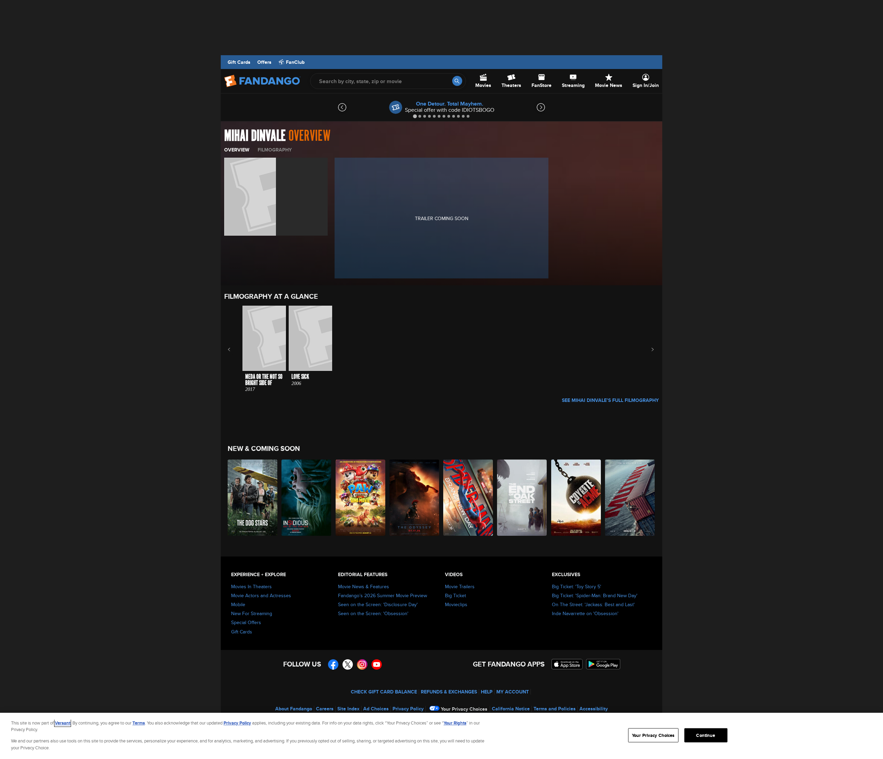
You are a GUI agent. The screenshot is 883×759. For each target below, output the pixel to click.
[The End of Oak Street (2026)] (522, 498)
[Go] (457, 81)
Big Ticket (455, 595)
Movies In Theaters (251, 586)
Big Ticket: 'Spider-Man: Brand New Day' (594, 595)
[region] (441, 736)
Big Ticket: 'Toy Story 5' (576, 586)
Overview (236, 149)
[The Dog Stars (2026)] (253, 498)
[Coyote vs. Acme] (576, 498)
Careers (325, 708)
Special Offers (246, 622)
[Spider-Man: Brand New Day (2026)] (468, 498)
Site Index (348, 708)
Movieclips (456, 604)
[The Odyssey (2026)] (414, 498)
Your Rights (455, 723)
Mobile (238, 604)
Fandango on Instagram (362, 664)
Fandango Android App (603, 664)
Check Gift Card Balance (384, 691)
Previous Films (235, 349)
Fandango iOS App (567, 664)
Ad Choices (376, 708)
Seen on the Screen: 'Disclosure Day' (378, 604)
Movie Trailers (460, 586)
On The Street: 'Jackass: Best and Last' (593, 604)
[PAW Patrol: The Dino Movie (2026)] (361, 498)
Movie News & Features (363, 586)
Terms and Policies (555, 708)
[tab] (415, 116)
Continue (705, 735)
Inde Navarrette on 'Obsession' (585, 613)
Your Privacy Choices (464, 709)
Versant (62, 723)
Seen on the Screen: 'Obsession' (373, 613)
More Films (648, 349)
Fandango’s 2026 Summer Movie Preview (382, 595)
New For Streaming (251, 613)
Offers (264, 62)
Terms (138, 723)
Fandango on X (348, 664)
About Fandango (293, 708)
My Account (512, 691)
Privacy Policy (408, 708)
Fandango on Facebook (333, 664)
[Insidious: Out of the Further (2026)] (306, 498)
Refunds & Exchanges (449, 691)
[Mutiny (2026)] (630, 498)
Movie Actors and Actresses (261, 595)
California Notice (511, 708)
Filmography (275, 149)
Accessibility (593, 708)
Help (487, 691)
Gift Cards (239, 62)
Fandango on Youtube (376, 664)
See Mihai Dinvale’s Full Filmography (610, 400)
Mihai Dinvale (255, 136)
